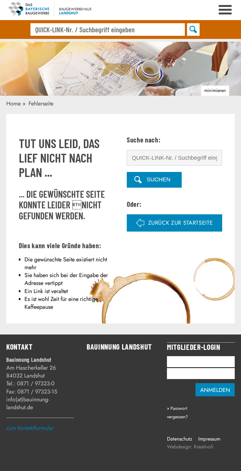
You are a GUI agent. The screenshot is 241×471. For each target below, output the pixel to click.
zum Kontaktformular (30, 428)
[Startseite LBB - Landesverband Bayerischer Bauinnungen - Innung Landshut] (49, 10)
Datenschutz (179, 438)
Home (13, 103)
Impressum (209, 438)
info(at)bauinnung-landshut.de (27, 403)
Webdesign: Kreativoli (190, 446)
